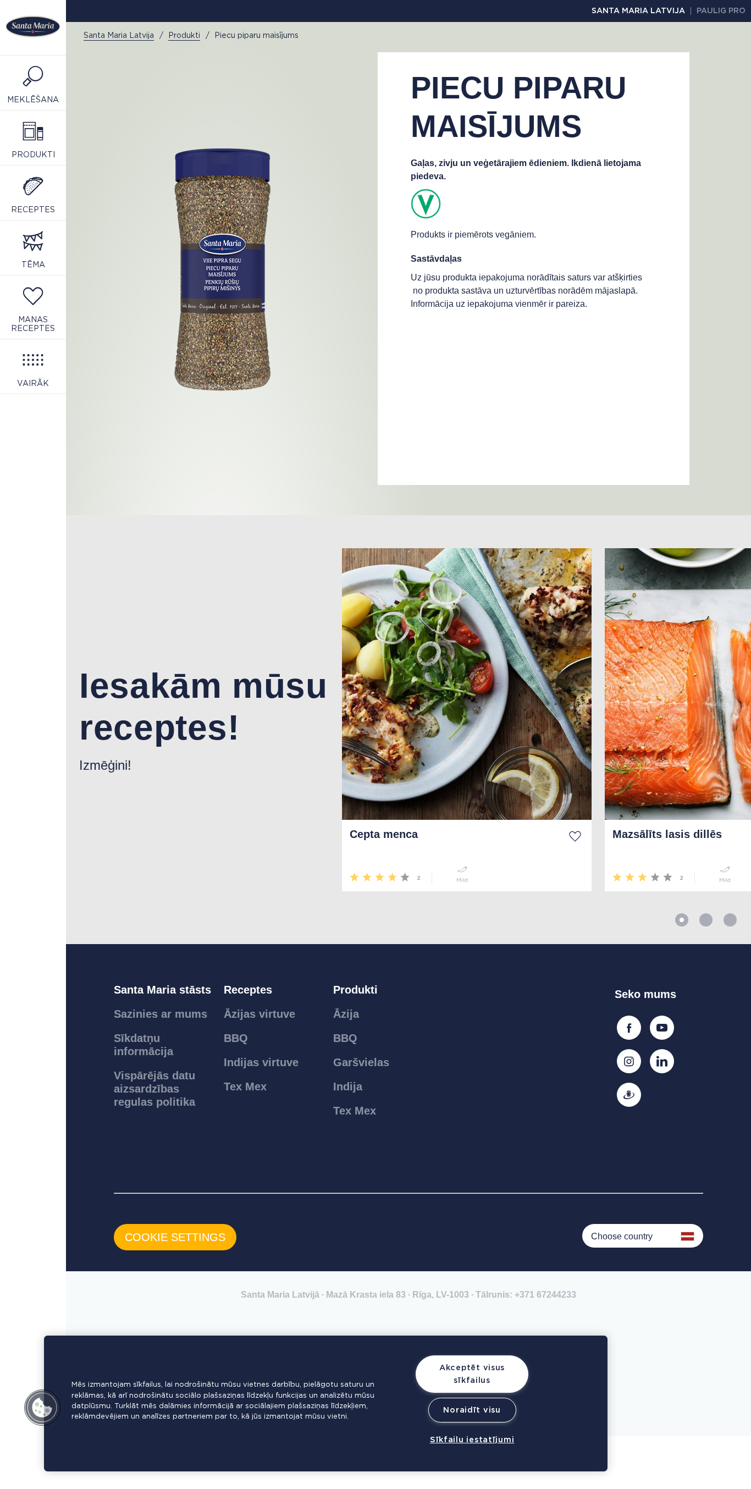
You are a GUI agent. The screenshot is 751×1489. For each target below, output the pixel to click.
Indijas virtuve (261, 1062)
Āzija (346, 1014)
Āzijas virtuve (259, 1014)
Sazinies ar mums (160, 1014)
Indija (347, 1086)
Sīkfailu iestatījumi (472, 1440)
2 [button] (706, 920)
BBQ (236, 1038)
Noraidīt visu (471, 1410)
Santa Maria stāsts (162, 990)
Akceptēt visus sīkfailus (472, 1374)
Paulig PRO (721, 11)
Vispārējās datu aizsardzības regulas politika (154, 1088)
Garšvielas (361, 1062)
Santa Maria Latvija (638, 11)
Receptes (248, 990)
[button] (42, 1407)
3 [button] (730, 920)
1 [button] (681, 920)
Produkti (355, 990)
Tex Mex (245, 1086)
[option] (197, 719)
